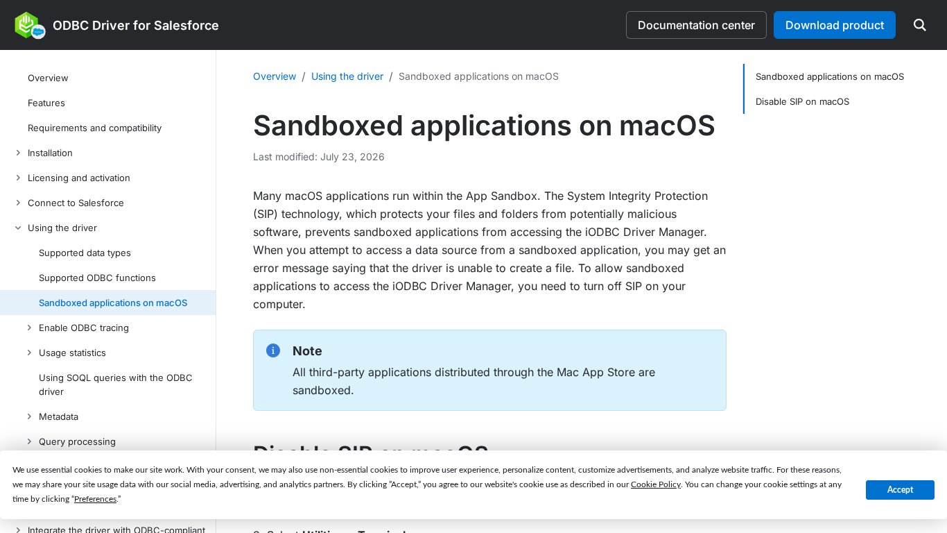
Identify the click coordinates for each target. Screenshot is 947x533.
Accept (900, 490)
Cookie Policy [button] (656, 484)
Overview (274, 76)
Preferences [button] (95, 499)
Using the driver (347, 76)
